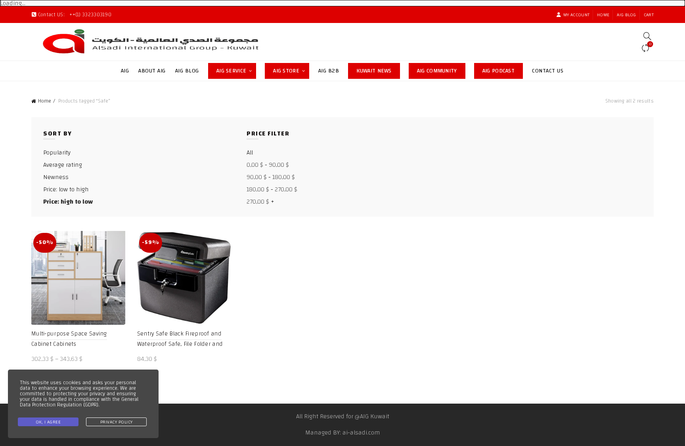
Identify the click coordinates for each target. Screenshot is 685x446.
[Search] (647, 36)
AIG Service (231, 71)
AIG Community (441, 69)
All (250, 152)
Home (603, 14)
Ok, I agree (48, 421)
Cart (649, 14)
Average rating (62, 165)
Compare (650, 45)
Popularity (57, 152)
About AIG (152, 71)
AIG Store (291, 69)
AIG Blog (626, 14)
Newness (56, 177)
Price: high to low (68, 202)
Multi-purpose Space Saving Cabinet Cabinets (69, 338)
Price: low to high (66, 189)
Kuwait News (378, 69)
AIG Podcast (502, 69)
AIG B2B (328, 71)
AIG (125, 71)
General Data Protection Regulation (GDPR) (79, 402)
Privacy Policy (116, 421)
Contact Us (547, 71)
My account (576, 14)
